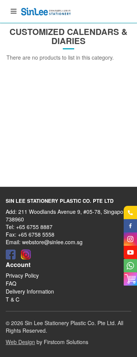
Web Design (20, 342)
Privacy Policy (22, 275)
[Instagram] (26, 254)
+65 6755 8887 (34, 227)
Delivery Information (30, 291)
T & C (12, 299)
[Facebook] (11, 254)
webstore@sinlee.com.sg (52, 242)
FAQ (11, 283)
